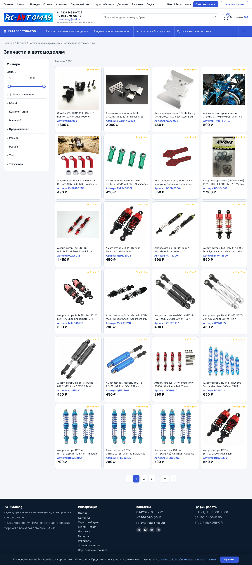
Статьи (47, 4)
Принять (229, 559)
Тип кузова (16, 164)
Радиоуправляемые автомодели (67, 31)
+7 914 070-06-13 (69, 15)
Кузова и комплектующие (194, 31)
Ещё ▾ (150, 4)
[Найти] (215, 17)
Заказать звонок (205, 4)
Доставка (122, 4)
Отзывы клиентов (89, 545)
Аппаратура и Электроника (154, 31)
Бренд (13, 102)
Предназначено (19, 129)
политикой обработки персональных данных (188, 559)
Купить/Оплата (105, 4)
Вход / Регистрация (179, 4)
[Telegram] (138, 529)
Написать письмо (234, 4)
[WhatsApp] (151, 529)
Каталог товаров (21, 31)
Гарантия (137, 4)
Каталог (22, 4)
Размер (14, 137)
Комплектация (18, 111)
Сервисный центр (81, 4)
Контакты (61, 4)
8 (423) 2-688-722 (69, 12)
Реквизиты (85, 540)
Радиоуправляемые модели (112, 31)
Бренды (35, 4)
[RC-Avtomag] (28, 17)
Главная (8, 4)
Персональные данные (92, 550)
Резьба (13, 146)
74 (165, 478)
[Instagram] (158, 529)
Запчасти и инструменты (44, 43)
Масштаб (15, 120)
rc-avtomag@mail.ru (68, 19)
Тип (11, 155)
